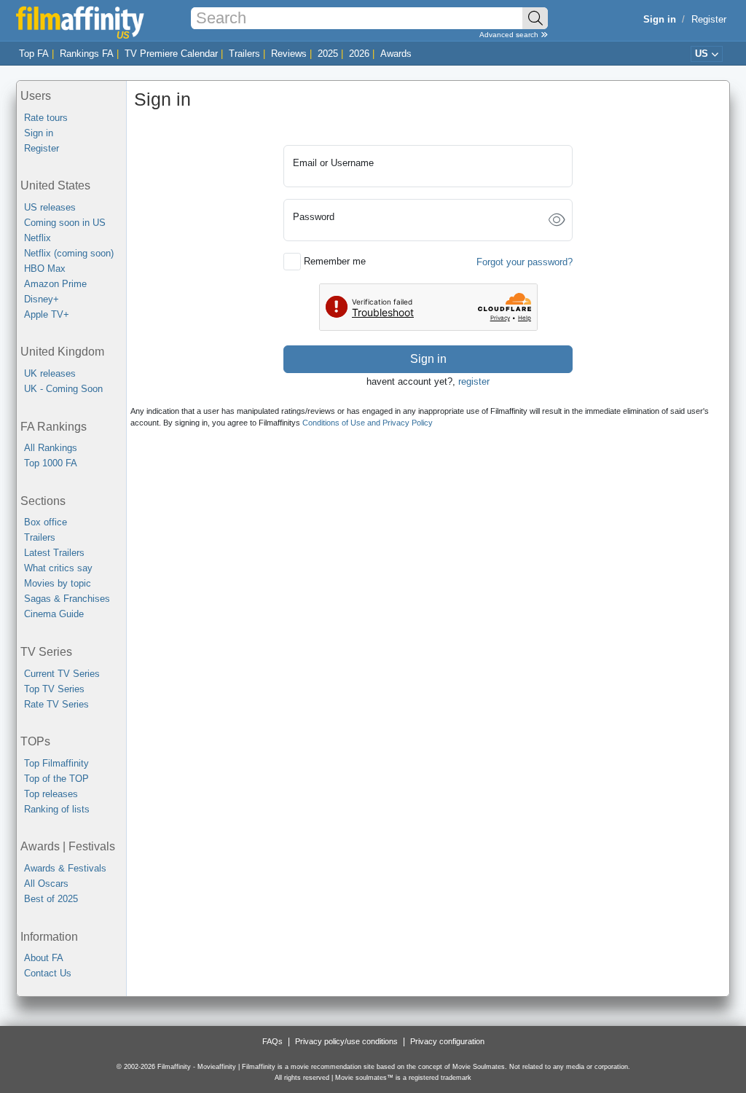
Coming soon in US (65, 222)
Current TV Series (62, 673)
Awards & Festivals (65, 868)
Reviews (289, 53)
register (474, 381)
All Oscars (46, 883)
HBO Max (45, 268)
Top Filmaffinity (56, 763)
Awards (396, 53)
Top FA (34, 53)
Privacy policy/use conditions (346, 1041)
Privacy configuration (447, 1041)
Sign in (38, 133)
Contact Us (47, 973)
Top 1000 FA (50, 463)
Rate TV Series (56, 704)
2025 (328, 53)
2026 (359, 53)
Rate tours (46, 117)
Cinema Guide (54, 613)
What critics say (58, 568)
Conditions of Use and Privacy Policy (367, 422)
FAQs (272, 1041)
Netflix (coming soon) (69, 253)
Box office (45, 522)
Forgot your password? (524, 261)
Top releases (51, 793)
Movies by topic (57, 583)
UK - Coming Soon (63, 388)
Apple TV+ (46, 314)
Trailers (244, 53)
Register (708, 19)
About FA (43, 957)
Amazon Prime (55, 283)
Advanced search (510, 35)
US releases (50, 207)
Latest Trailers (54, 552)
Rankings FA (87, 53)
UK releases (50, 373)
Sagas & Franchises (67, 598)
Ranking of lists (57, 809)
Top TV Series (54, 688)
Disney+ (41, 299)
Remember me (335, 261)
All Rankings (50, 447)
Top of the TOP (56, 778)
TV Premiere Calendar (171, 53)
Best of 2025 (51, 898)
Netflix (37, 237)
